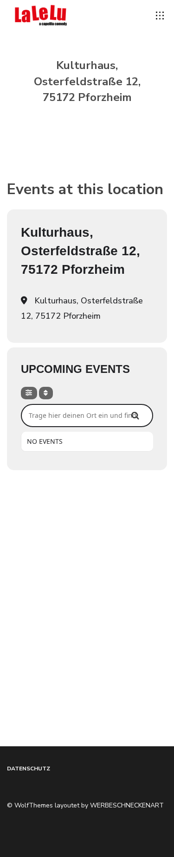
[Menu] (160, 16)
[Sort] (46, 393)
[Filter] (29, 393)
